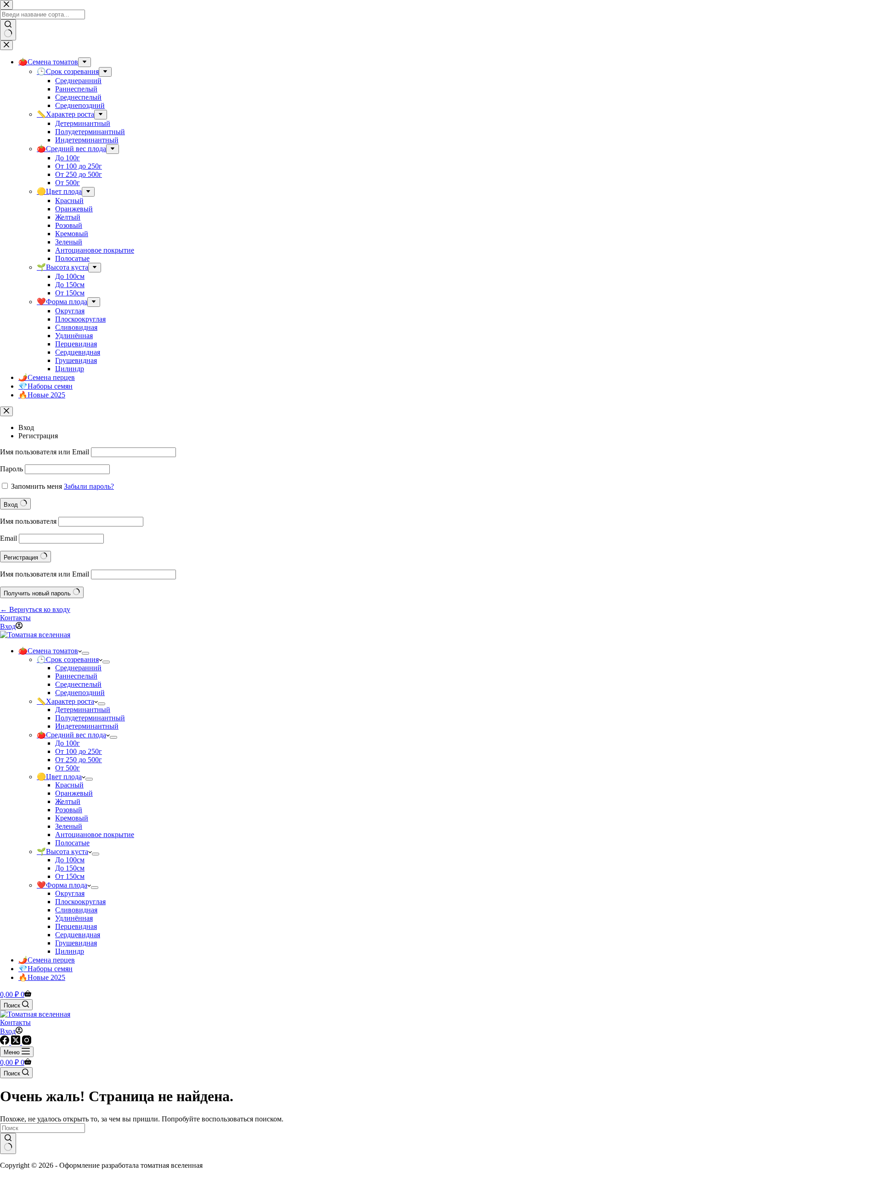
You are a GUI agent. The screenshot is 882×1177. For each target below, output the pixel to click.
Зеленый (68, 826)
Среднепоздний (80, 692)
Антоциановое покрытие (94, 834)
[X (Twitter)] (16, 1042)
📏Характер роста (65, 701)
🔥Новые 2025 (41, 977)
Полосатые (72, 843)
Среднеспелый (78, 684)
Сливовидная (76, 910)
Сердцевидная (77, 935)
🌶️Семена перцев (46, 960)
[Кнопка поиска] (8, 1143)
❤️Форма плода (62, 885)
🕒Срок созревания (68, 659)
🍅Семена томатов (48, 651)
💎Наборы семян (45, 969)
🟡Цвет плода (59, 777)
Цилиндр (69, 951)
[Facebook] (5, 1042)
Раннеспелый (76, 676)
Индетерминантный (87, 726)
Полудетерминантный (90, 718)
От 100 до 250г (78, 751)
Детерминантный (82, 709)
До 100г (67, 743)
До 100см (70, 860)
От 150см (70, 876)
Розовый (68, 810)
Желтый (67, 801)
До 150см (70, 868)
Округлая (70, 893)
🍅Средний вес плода (71, 735)
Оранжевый (74, 793)
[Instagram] (26, 1042)
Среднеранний (78, 668)
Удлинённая (74, 918)
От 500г (67, 768)
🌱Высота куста (62, 851)
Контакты (15, 618)
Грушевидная (76, 943)
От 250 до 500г (78, 760)
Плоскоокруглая (80, 901)
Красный (69, 785)
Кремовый (71, 818)
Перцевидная (76, 926)
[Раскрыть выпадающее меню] (85, 653)
